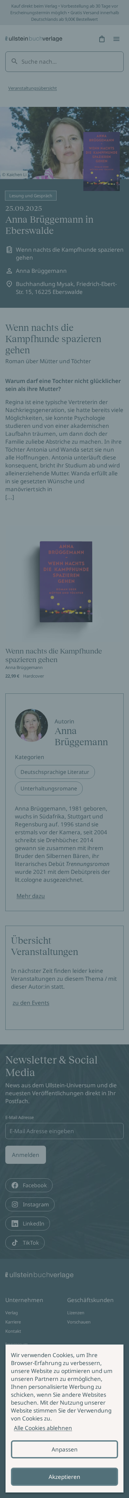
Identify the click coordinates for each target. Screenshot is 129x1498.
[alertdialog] (64, 1418)
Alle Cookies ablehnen (43, 1428)
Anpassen (65, 1449)
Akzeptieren (64, 1477)
